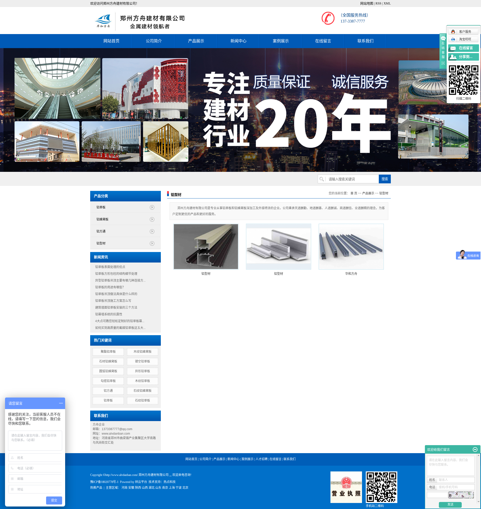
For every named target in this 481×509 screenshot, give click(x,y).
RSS (378, 3)
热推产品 (96, 487)
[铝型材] (205, 247)
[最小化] (475, 449)
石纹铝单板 (142, 400)
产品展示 (196, 41)
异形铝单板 (142, 371)
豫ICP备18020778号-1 (104, 482)
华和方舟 (351, 274)
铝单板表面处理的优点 (110, 267)
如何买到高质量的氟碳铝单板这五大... (120, 328)
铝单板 (100, 207)
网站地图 (366, 3)
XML (387, 3)
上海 (172, 487)
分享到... (465, 57)
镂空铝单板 (142, 361)
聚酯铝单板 (108, 351)
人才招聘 (262, 459)
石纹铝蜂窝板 (143, 391)
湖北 (152, 487)
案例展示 (281, 41)
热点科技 (170, 482)
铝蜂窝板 (102, 219)
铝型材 (100, 243)
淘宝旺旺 (465, 39)
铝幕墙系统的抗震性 (108, 314)
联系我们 (365, 41)
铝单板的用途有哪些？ (110, 287)
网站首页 (111, 41)
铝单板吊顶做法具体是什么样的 (116, 294)
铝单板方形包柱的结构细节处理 (116, 274)
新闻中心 (238, 41)
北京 (185, 487)
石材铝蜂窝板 (108, 361)
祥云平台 (141, 482)
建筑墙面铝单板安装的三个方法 (116, 307)
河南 (125, 487)
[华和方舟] (351, 247)
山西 (145, 487)
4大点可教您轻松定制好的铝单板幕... (119, 321)
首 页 (353, 193)
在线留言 (323, 41)
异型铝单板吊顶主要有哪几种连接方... (120, 280)
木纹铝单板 (142, 381)
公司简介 (154, 41)
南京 (165, 487)
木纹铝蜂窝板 (143, 351)
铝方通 (100, 231)
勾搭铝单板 (108, 381)
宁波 (179, 487)
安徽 (131, 487)
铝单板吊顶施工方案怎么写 (113, 301)
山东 (158, 487)
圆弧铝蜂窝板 (108, 371)
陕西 (138, 487)
